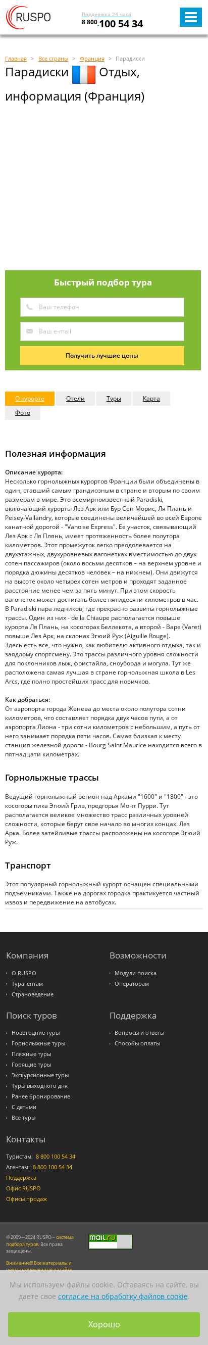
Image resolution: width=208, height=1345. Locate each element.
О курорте (29, 398)
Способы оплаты (137, 1043)
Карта (151, 398)
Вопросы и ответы (139, 1032)
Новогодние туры (36, 1032)
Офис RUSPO (23, 1188)
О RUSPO (24, 973)
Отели (75, 398)
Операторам (132, 983)
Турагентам (27, 983)
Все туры (23, 1117)
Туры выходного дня (40, 1085)
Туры (114, 398)
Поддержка (21, 1177)
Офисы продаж (26, 1199)
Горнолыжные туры (38, 1043)
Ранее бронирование (41, 1096)
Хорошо (104, 1324)
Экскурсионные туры (40, 1075)
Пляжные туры (31, 1054)
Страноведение (33, 994)
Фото (22, 412)
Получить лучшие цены (102, 355)
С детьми (24, 1107)
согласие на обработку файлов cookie (123, 1296)
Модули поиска (136, 973)
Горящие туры (31, 1064)
